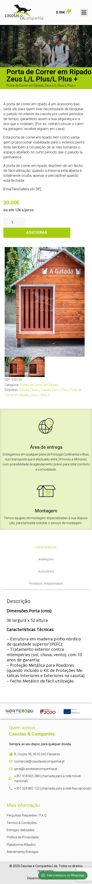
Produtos (65, 80)
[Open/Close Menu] (84, 12)
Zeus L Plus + (40, 395)
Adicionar (36, 232)
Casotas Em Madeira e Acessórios (30, 80)
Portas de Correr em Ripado (39, 385)
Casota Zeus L (29, 390)
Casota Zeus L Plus (54, 390)
